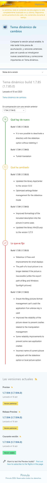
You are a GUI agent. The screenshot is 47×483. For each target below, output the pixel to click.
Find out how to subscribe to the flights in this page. (25, 462)
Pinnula (8, 4)
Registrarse (39, 4)
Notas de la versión (10, 72)
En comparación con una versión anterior (21, 106)
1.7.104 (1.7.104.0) (12, 392)
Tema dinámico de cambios (14, 97)
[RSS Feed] (36, 379)
